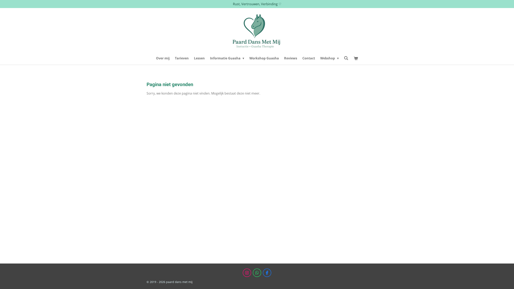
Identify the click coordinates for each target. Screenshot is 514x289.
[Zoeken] (346, 58)
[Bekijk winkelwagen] (356, 58)
